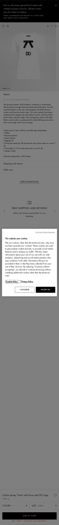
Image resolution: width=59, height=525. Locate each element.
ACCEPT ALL (45, 289)
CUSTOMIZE (24, 289)
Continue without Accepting (45, 232)
